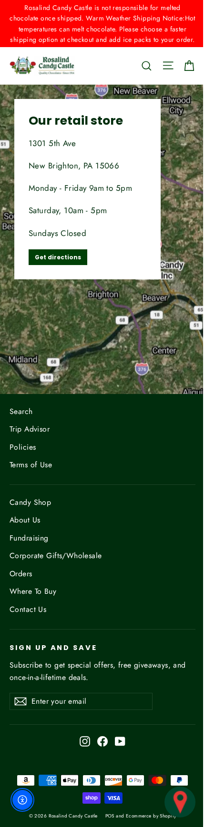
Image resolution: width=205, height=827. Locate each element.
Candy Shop (30, 502)
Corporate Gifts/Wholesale (56, 555)
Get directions (58, 257)
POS (109, 815)
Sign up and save (53, 647)
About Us (25, 519)
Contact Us (28, 609)
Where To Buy (33, 591)
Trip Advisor (30, 428)
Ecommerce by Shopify (151, 815)
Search (21, 411)
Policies (23, 447)
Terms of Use (31, 464)
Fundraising (29, 537)
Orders (21, 573)
